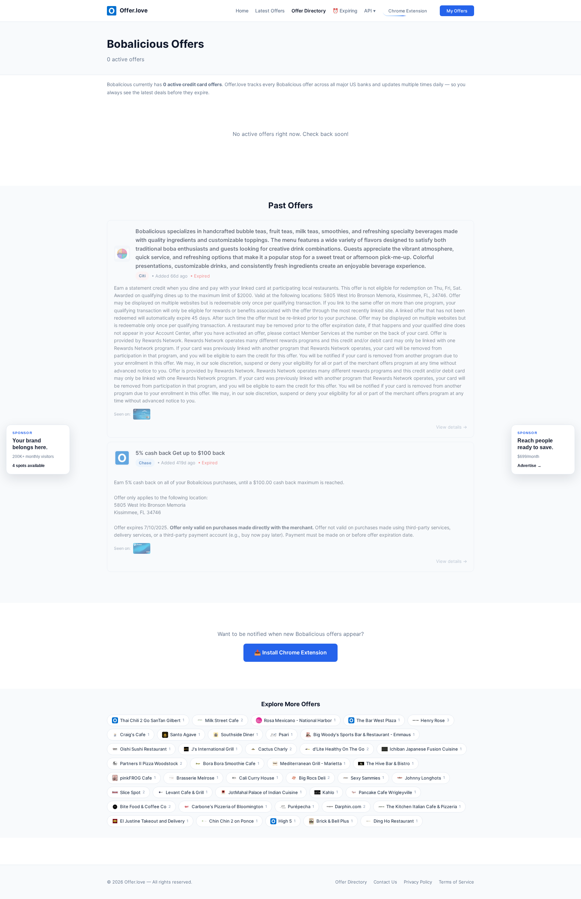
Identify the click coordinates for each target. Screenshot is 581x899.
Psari (286, 734)
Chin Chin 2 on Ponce (233, 821)
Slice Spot (132, 792)
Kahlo (330, 792)
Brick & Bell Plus (334, 821)
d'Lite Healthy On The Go (341, 749)
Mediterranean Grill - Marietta (312, 763)
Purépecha (301, 806)
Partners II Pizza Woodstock (151, 763)
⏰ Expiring (345, 10)
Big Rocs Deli (314, 778)
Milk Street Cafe (224, 720)
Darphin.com (350, 806)
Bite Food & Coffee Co (145, 806)
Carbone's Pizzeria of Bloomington (229, 806)
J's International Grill (214, 749)
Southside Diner (239, 734)
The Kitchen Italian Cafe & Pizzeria (423, 806)
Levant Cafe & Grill (186, 792)
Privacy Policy (418, 882)
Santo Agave (185, 734)
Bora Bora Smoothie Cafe (231, 763)
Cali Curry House (258, 778)
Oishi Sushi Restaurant (145, 749)
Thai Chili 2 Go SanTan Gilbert (152, 720)
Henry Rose (435, 720)
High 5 (287, 821)
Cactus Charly (275, 749)
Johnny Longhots (425, 778)
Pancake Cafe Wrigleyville (387, 792)
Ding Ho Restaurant (396, 821)
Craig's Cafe (134, 734)
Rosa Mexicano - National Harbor (300, 720)
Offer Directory (309, 10)
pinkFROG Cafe (138, 778)
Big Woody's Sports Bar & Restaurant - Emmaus (364, 734)
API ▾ (370, 10)
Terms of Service (456, 882)
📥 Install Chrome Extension (290, 652)
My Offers (457, 10)
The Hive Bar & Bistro (390, 763)
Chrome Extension (407, 10)
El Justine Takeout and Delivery (154, 821)
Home (242, 10)
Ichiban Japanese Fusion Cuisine (426, 749)
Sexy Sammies (367, 778)
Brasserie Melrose (197, 778)
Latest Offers (270, 10)
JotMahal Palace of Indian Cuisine (265, 792)
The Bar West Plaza (378, 720)
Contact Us (385, 882)
